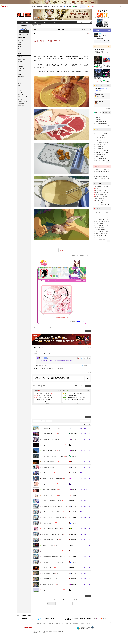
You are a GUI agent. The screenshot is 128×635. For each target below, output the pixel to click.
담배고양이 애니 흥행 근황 (49, 467)
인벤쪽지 (51, 276)
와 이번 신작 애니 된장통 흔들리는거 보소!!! (53, 517)
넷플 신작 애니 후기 (48, 578)
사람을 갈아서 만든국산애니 (49, 489)
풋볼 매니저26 (21, 105)
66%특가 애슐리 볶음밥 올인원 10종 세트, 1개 (102, 171)
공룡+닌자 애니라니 (48, 567)
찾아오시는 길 (82, 623)
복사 (39, 25)
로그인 (116, 6)
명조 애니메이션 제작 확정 (49, 495)
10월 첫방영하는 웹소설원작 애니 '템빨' (52, 556)
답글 (89, 362)
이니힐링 (54, 276)
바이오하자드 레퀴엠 (22, 101)
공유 (70, 255)
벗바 (72, 528)
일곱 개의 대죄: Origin (22, 96)
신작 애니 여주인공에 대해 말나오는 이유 (52, 511)
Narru (35, 29)
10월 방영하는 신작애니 (48, 573)
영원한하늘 (73, 484)
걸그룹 (19, 83)
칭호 (62, 280)
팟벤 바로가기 (21, 76)
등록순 (39, 347)
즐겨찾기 (49, 420)
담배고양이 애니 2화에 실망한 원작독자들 (52, 534)
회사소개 (39, 623)
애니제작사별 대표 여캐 (48, 523)
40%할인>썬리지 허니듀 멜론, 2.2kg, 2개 (102, 169)
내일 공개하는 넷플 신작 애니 (50, 539)
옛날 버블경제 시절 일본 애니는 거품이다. (52, 590)
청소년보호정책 (65, 623)
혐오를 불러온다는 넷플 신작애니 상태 (52, 550)
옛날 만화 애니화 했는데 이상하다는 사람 (52, 562)
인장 (41, 280)
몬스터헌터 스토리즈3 (22, 99)
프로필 (48, 280)
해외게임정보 (21, 87)
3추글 (43, 420)
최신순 (43, 347)
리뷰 (19, 51)
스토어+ (108, 46)
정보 (19, 53)
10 (72, 599)
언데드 (72, 445)
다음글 (38, 385)
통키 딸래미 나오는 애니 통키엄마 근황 (52, 478)
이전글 (44, 385)
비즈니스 (44, 623)
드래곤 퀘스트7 (21, 103)
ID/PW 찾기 (27, 34)
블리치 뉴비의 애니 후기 (48, 584)
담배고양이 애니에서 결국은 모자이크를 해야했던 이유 (55, 506)
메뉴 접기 (80, 280)
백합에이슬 (73, 456)
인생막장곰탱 (74, 433)
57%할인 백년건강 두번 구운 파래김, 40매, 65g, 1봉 (102, 178)
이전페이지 (76, 385)
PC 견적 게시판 (21, 68)
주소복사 (35, 327)
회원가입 (20, 34)
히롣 (72, 428)
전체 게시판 (20, 40)
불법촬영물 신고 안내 (74, 623)
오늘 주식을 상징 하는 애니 (49, 433)
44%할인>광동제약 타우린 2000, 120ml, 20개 (102, 176)
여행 (19, 85)
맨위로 (82, 385)
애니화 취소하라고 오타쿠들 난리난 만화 (52, 439)
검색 (75, 603)
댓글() (87, 33)
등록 (88, 378)
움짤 (19, 46)
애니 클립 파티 (24, 25)
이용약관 (49, 623)
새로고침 (89, 347)
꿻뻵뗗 (72, 500)
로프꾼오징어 (74, 439)
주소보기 (35, 25)
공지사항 (88, 623)
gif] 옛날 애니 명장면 (48, 545)
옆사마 (72, 478)
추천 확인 (87, 255)
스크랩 (73, 255)
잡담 (19, 42)
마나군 (72, 461)
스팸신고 (82, 255)
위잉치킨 (73, 545)
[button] (46, 403)
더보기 (57, 276)
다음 (75, 599)
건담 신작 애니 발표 (48, 472)
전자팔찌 (73, 590)
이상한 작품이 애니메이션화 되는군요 (51, 528)
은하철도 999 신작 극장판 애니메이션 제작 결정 (54, 445)
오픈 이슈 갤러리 (21, 59)
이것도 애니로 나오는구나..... (50, 461)
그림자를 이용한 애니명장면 (49, 450)
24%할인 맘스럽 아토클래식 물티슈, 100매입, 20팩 (102, 174)
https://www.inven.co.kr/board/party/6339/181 (46, 327)
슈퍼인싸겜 (73, 495)
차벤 (19, 81)
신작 (19, 44)
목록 (84, 33)
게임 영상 (20, 90)
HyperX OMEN (21, 92)
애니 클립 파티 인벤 (87, 25)
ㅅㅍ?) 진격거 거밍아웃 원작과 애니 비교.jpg (53, 456)
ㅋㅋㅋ (20, 48)
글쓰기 (88, 417)
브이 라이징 (20, 94)
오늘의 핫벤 (20, 61)
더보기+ (59, 390)
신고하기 (78, 255)
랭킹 (55, 280)
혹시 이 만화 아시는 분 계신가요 (50, 428)
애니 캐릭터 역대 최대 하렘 (49, 484)
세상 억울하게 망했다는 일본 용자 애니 (52, 500)
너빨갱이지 (73, 450)
